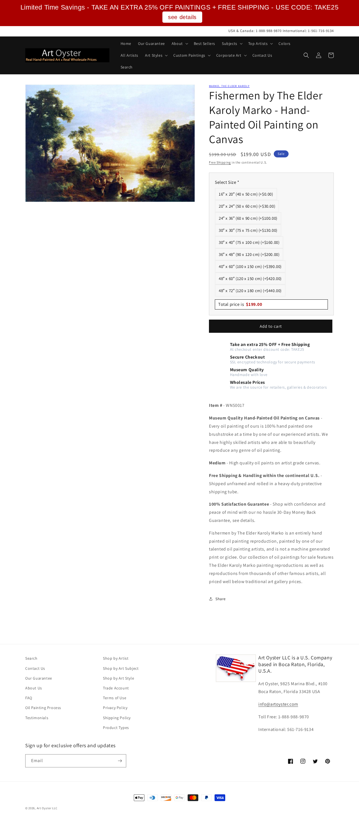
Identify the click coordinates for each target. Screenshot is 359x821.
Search (31, 658)
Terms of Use (114, 697)
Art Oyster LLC (47, 808)
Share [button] (220, 598)
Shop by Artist (115, 658)
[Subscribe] (120, 760)
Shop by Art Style (118, 678)
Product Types (116, 727)
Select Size (227, 182)
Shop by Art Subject (121, 668)
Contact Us (35, 668)
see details (182, 17)
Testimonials (36, 717)
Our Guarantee (38, 678)
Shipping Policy (117, 717)
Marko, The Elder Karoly (229, 86)
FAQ (28, 697)
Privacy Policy (115, 707)
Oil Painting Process (43, 707)
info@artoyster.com (278, 704)
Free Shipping (220, 162)
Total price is (240, 304)
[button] (179, 43)
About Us (33, 688)
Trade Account (116, 688)
